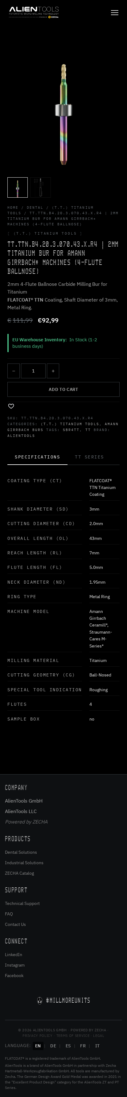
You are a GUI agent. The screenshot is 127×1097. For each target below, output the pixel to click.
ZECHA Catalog (19, 873)
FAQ (9, 914)
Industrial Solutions (24, 862)
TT (88, 430)
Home (12, 207)
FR (83, 1046)
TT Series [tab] (89, 457)
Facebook (14, 975)
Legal (98, 1035)
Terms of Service (73, 1035)
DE (53, 1046)
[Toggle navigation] (115, 12)
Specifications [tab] (37, 457)
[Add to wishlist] (11, 405)
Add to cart (63, 389)
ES (68, 1046)
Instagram (15, 965)
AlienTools (21, 435)
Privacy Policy (37, 1035)
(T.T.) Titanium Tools (70, 424)
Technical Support (22, 903)
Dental (35, 207)
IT (97, 1046)
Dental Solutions (21, 852)
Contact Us (15, 924)
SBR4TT (71, 430)
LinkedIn (13, 954)
